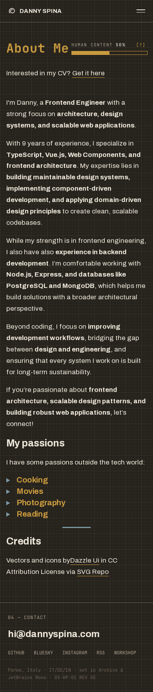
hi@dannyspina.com (54, 634)
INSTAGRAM (74, 653)
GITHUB (16, 653)
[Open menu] (141, 11)
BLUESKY (43, 653)
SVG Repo (93, 571)
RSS (101, 653)
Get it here (88, 73)
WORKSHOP (125, 653)
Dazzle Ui (84, 560)
